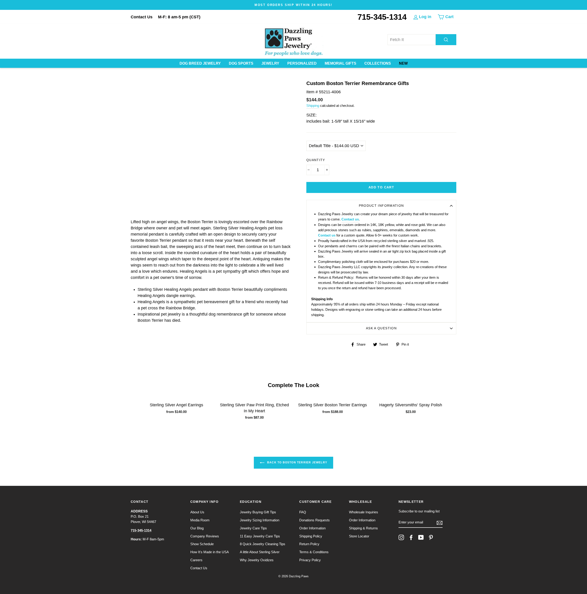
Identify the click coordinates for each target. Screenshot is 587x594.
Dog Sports (241, 63)
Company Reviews (204, 536)
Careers (196, 560)
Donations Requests (314, 520)
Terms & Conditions (314, 552)
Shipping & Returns (363, 528)
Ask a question (381, 328)
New (403, 63)
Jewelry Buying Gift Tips (258, 512)
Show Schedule (202, 544)
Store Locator (359, 536)
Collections (377, 63)
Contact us (350, 219)
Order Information (312, 528)
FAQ (302, 512)
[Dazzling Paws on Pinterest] (431, 537)
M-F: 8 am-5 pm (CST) (179, 17)
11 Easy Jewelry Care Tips (260, 536)
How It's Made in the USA (209, 552)
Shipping (312, 105)
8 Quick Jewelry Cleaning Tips (262, 544)
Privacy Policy (310, 560)
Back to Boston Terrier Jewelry (296, 462)
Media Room (200, 520)
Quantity (315, 160)
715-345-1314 (382, 16)
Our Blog (197, 528)
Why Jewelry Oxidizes (257, 560)
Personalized (302, 63)
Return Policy (309, 544)
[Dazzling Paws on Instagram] (401, 537)
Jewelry (270, 63)
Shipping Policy (310, 536)
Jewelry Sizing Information (259, 520)
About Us (197, 512)
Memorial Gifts (340, 63)
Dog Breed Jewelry (200, 63)
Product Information (381, 205)
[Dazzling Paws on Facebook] (411, 537)
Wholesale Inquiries (363, 512)
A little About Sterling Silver (260, 552)
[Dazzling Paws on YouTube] (421, 537)
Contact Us (141, 17)
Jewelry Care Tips (253, 528)
